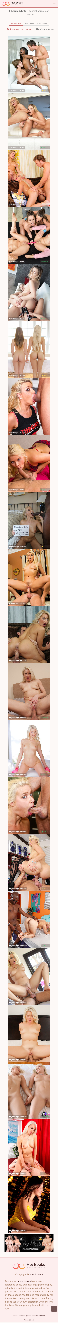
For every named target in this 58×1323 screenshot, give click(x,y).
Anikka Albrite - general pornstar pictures (29, 1315)
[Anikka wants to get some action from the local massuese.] (29, 976)
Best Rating (29, 23)
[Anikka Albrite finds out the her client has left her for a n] (29, 577)
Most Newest (16, 23)
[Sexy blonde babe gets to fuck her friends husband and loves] (29, 634)
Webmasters (29, 1320)
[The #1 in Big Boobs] (29, 1250)
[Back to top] (54, 1309)
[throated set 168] (29, 406)
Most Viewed (42, 23)
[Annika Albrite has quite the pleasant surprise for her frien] (29, 178)
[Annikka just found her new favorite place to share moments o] (29, 1204)
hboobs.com (36, 1274)
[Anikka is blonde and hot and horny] (29, 1033)
